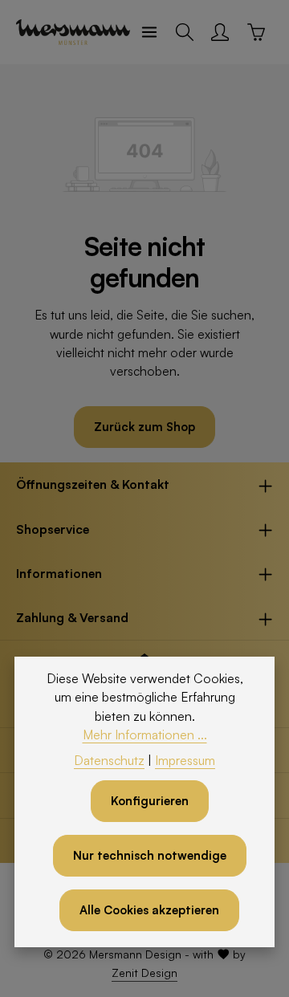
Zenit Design (144, 972)
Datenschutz (109, 760)
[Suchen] (185, 32)
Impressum (185, 760)
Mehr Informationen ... (145, 734)
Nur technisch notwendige (149, 855)
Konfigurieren (150, 800)
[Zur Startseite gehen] (73, 32)
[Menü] (149, 32)
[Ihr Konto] (220, 32)
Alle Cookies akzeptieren (149, 910)
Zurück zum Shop (144, 426)
